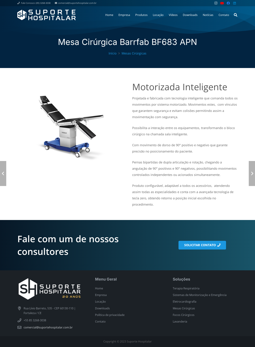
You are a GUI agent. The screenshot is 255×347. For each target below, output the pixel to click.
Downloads (102, 308)
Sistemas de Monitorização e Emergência (200, 295)
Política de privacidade (110, 315)
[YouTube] (222, 3)
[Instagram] (216, 3)
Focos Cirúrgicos (183, 315)
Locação (100, 301)
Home (99, 288)
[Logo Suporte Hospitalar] (46, 15)
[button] (235, 15)
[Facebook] (228, 3)
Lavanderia (180, 321)
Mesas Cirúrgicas (184, 308)
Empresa (101, 295)
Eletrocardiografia (184, 301)
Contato (100, 321)
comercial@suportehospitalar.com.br (48, 327)
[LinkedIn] (234, 3)
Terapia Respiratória (186, 288)
